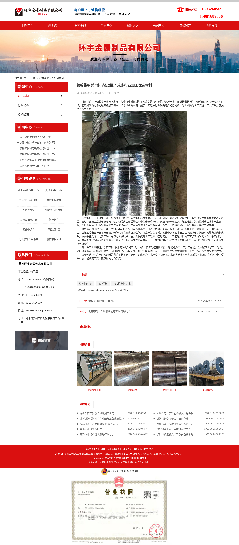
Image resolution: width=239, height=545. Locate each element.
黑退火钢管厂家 (28, 219)
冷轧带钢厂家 (149, 454)
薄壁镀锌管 (54, 229)
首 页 (36, 77)
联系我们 (211, 25)
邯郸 (111, 462)
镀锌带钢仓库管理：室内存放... (173, 418)
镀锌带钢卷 (28, 229)
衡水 (144, 462)
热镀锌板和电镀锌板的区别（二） (38, 154)
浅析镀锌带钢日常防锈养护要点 (173, 429)
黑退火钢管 (28, 209)
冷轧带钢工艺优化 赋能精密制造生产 (99, 423)
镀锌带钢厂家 (85, 283)
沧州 (132, 462)
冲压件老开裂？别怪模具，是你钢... (175, 413)
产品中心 (106, 25)
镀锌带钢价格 (54, 239)
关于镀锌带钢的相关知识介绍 (35, 136)
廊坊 (106, 462)
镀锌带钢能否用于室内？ (101, 301)
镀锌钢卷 (54, 219)
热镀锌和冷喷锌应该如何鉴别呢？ (38, 142)
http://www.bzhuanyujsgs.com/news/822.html (108, 290)
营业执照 (149, 449)
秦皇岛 (138, 462)
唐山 (127, 462)
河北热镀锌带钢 (53, 209)
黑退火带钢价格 (53, 190)
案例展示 (132, 25)
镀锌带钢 (80, 25)
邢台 (148, 462)
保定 (116, 462)
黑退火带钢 (137, 454)
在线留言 (185, 25)
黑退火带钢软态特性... (91, 429)
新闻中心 (158, 25)
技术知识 (23, 114)
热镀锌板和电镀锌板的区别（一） (38, 148)
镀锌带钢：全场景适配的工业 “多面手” (109, 311)
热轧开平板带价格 (28, 200)
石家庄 (121, 462)
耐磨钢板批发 (54, 200)
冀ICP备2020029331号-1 (134, 458)
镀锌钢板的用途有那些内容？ (35, 165)
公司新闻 (59, 77)
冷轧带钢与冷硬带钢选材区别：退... (175, 423)
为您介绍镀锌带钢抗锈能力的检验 (38, 160)
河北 (102, 462)
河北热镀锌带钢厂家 (28, 190)
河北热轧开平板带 (28, 239)
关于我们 (53, 25)
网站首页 (27, 25)
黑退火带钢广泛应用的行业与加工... (99, 434)
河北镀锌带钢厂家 (122, 283)
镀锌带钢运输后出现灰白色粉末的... (175, 434)
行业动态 (23, 105)
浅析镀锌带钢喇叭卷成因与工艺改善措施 (101, 418)
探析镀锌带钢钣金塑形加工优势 (96, 413)
